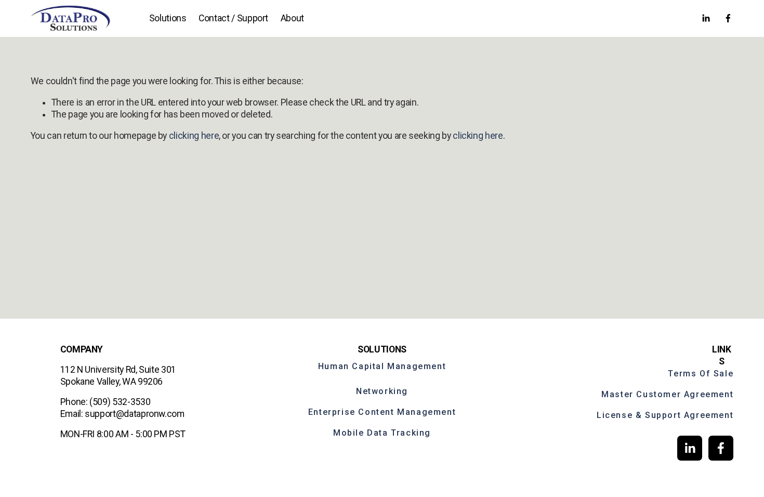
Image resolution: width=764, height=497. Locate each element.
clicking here (194, 135)
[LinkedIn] (706, 18)
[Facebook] (728, 18)
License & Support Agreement (665, 415)
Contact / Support (233, 18)
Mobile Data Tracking (382, 433)
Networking (382, 391)
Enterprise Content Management (382, 412)
